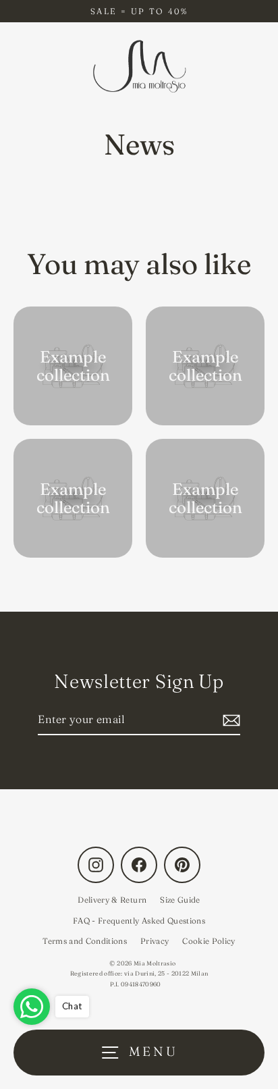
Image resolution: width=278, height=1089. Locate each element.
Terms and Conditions (85, 941)
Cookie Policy (208, 941)
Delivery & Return (112, 900)
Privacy (154, 941)
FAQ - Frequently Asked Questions (139, 920)
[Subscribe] (229, 720)
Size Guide (180, 900)
